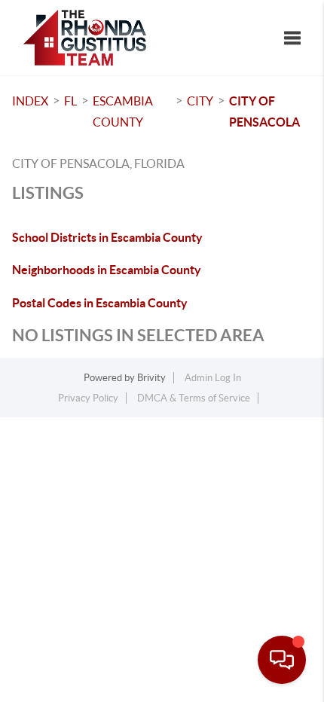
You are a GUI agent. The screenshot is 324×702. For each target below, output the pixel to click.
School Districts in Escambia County (107, 237)
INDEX (30, 101)
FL (70, 101)
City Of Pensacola (264, 111)
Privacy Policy (88, 398)
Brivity (151, 377)
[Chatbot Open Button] (282, 660)
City (200, 101)
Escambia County (123, 111)
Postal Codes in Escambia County (100, 303)
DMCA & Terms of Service (193, 398)
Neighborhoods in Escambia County (106, 269)
